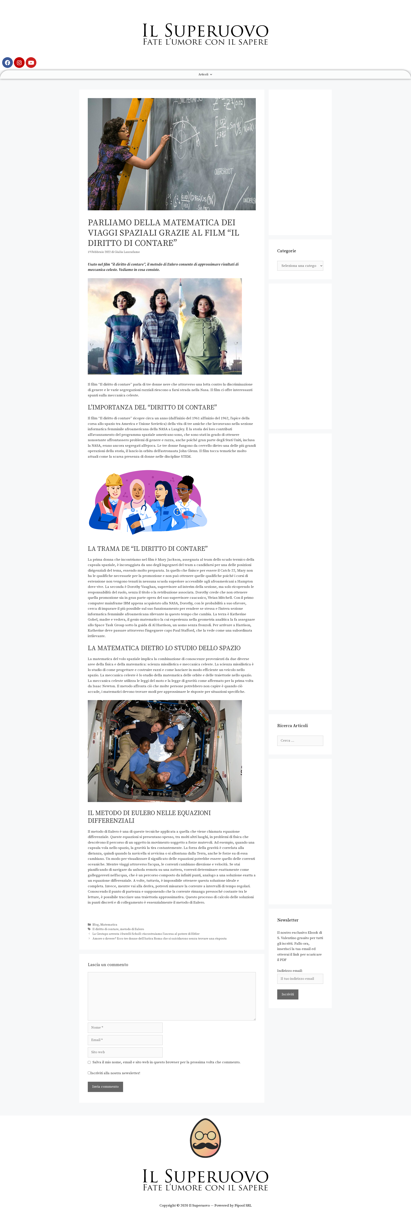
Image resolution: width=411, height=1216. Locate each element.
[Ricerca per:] (300, 740)
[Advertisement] (300, 162)
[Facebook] (7, 62)
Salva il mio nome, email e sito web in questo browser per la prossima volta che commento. (166, 1062)
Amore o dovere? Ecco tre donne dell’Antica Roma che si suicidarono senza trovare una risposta (159, 939)
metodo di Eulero (132, 929)
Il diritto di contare (105, 929)
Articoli (203, 74)
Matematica (108, 925)
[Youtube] (31, 62)
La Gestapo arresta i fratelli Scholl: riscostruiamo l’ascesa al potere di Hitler (146, 934)
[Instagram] (19, 62)
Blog (95, 925)
